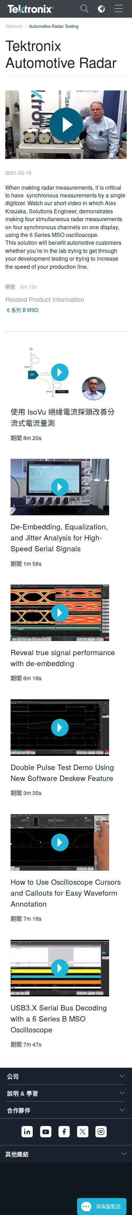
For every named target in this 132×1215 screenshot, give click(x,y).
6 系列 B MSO (22, 309)
